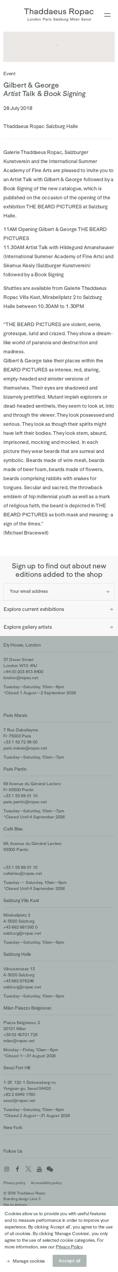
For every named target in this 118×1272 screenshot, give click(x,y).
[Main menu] (107, 15)
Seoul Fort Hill (16, 1067)
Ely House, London (22, 644)
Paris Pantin (15, 769)
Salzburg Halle (17, 954)
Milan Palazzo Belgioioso (27, 1007)
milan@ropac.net (19, 1040)
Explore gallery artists (28, 627)
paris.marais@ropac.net (25, 748)
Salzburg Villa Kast (21, 900)
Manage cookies (29, 1261)
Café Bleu (13, 828)
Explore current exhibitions (34, 609)
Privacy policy (14, 1183)
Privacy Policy (69, 1246)
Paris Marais (15, 715)
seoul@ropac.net (19, 1100)
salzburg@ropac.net (22, 933)
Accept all (69, 1261)
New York (12, 1127)
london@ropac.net (20, 677)
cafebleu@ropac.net (22, 873)
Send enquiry (107, 591)
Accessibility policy (46, 1183)
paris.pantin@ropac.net (25, 801)
